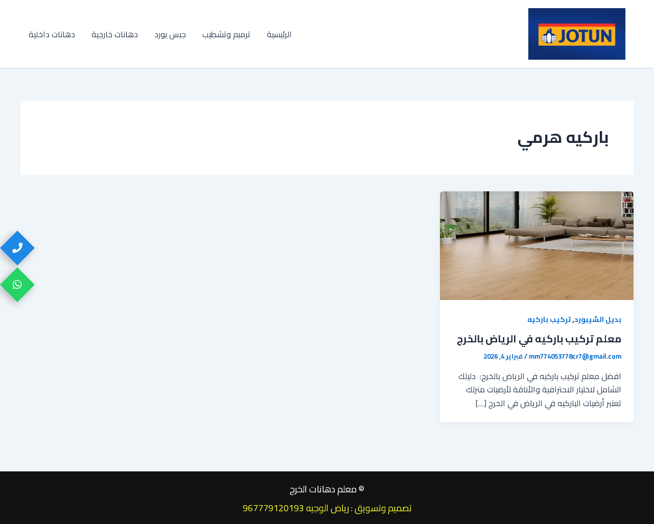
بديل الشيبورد (597, 319)
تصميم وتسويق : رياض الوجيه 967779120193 (327, 508)
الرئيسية (279, 34)
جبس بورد (170, 34)
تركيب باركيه (549, 319)
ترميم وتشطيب (226, 34)
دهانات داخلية (52, 34)
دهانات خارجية (114, 34)
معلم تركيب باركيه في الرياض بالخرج (539, 338)
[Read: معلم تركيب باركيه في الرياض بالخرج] (537, 245)
